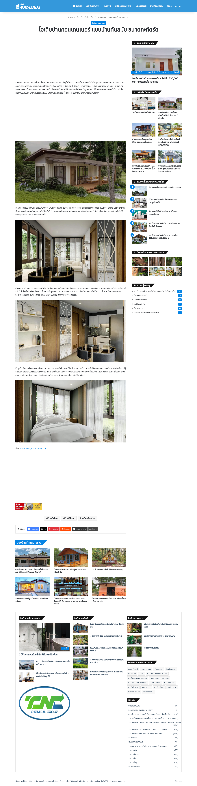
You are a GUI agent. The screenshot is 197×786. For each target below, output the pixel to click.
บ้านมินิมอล (69, 518)
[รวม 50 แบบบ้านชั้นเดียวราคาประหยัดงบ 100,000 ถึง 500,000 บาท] (139, 239)
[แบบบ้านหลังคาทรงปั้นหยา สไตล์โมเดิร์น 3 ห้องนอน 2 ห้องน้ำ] (170, 103)
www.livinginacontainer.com (33, 448)
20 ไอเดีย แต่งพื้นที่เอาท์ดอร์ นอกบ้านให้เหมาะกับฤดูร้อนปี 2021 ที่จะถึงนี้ (169, 142)
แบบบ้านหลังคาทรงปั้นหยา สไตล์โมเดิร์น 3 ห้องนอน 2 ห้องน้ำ (168, 115)
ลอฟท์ (142, 674)
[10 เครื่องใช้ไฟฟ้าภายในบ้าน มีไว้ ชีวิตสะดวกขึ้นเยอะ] (139, 215)
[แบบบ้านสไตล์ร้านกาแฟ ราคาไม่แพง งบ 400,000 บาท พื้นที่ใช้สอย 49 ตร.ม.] (143, 156)
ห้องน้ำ (133, 758)
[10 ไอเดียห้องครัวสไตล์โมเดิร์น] (143, 103)
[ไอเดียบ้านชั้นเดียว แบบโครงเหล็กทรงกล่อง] (139, 191)
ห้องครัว (133, 750)
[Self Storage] (28, 509)
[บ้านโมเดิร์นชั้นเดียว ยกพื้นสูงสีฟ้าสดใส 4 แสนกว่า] (80, 628)
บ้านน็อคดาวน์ (170, 669)
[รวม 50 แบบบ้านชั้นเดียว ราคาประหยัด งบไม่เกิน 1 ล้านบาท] (139, 227)
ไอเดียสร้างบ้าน (88, 518)
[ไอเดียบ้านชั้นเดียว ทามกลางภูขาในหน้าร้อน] (80, 640)
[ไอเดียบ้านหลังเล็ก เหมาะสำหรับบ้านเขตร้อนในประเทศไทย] (80, 663)
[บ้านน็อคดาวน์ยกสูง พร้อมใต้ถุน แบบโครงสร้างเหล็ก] (143, 130)
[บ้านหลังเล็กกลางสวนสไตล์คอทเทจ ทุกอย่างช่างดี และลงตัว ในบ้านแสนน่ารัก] (170, 156)
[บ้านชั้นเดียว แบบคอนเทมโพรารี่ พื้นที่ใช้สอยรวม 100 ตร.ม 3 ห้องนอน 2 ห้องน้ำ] (32, 557)
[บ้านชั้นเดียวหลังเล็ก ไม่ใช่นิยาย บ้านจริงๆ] (109, 557)
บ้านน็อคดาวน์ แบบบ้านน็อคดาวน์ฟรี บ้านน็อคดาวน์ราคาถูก (152, 718)
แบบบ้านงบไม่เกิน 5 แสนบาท (159, 678)
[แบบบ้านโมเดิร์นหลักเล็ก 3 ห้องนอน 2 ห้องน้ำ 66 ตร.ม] (80, 651)
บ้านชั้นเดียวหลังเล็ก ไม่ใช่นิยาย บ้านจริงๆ (107, 569)
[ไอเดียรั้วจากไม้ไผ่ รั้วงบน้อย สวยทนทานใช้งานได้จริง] (157, 261)
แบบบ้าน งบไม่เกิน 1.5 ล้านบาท (157, 674)
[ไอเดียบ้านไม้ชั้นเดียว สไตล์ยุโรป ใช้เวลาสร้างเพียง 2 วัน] (71, 557)
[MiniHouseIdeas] (27, 6)
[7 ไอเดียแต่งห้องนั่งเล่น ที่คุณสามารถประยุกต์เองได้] (139, 203)
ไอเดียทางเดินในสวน (151, 648)
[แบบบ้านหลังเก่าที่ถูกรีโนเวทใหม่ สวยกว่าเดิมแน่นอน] (32, 586)
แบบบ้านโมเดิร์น (133, 687)
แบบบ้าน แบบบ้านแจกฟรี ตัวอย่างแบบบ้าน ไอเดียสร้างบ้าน (155, 291)
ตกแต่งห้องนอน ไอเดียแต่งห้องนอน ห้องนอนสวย (149, 746)
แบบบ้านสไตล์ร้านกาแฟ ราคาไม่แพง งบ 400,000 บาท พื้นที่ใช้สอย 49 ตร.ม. (143, 169)
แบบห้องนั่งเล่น (159, 687)
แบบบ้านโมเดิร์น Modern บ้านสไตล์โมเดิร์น (146, 733)
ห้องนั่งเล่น (134, 754)
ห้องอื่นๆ (133, 762)
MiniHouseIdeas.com (43, 781)
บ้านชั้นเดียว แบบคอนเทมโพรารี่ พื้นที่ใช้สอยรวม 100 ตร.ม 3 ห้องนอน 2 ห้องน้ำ (31, 570)
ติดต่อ (169, 6)
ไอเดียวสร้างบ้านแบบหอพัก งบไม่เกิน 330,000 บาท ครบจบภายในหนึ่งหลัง (155, 80)
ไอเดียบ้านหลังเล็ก (83, 17)
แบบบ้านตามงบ (92, 6)
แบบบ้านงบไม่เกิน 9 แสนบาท (137, 683)
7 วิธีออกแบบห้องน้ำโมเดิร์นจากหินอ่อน (38, 654)
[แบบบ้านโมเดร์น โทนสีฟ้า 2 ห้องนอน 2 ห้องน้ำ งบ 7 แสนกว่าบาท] (26, 665)
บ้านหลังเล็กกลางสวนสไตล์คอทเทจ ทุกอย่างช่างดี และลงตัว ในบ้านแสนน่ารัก (169, 169)
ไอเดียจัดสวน (141, 6)
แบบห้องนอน (146, 687)
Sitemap (178, 781)
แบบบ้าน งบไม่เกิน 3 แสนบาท (137, 678)
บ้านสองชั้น (132, 674)
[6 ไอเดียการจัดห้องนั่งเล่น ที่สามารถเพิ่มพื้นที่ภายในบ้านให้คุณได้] (26, 677)
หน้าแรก (78, 6)
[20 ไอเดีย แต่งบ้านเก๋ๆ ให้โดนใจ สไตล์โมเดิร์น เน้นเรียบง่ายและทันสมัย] (80, 675)
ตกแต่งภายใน (146, 669)
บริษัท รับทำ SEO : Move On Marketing (110, 781)
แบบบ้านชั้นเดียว (155, 683)
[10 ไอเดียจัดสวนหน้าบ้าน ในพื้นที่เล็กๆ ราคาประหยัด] (174, 271)
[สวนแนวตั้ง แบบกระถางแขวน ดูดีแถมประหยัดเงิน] (140, 261)
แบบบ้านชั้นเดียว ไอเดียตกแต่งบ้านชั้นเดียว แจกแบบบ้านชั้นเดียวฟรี (155, 722)
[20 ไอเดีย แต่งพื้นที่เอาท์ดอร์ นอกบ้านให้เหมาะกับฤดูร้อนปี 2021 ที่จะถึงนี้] (170, 130)
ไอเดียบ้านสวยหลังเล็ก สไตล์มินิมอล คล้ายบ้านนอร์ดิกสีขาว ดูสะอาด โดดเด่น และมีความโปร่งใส (70, 601)
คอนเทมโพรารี (133, 669)
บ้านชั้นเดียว (53, 518)
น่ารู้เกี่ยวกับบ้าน (156, 6)
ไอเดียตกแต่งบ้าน (134, 692)
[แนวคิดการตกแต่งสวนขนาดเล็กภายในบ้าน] (134, 640)
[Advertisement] (70, 61)
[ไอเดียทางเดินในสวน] (174, 261)
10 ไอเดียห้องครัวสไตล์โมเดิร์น (143, 112)
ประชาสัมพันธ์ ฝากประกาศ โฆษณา (146, 312)
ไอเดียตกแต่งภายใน (122, 6)
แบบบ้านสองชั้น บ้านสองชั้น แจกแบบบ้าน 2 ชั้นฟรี (149, 729)
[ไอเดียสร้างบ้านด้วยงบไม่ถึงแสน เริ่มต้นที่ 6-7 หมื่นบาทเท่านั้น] (109, 586)
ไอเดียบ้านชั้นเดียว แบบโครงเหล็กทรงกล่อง (165, 187)
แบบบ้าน (107, 6)
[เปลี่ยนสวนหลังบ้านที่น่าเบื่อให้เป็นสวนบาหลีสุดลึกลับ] (140, 271)
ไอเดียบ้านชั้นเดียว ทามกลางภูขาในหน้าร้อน (106, 636)
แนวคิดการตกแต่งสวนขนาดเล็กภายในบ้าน (159, 636)
